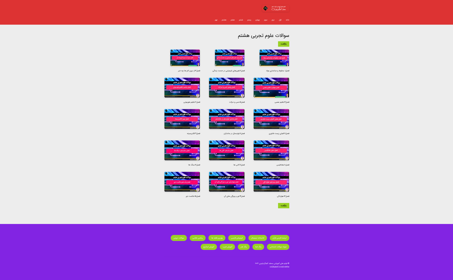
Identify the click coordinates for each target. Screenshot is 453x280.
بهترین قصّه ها (217, 237)
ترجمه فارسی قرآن (280, 237)
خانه (287, 19)
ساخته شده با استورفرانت (279, 266)
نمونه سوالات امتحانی (278, 246)
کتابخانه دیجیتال (257, 237)
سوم (265, 19)
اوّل (280, 19)
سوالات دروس (179, 237)
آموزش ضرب (227, 246)
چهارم (258, 19)
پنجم (249, 19)
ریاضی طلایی (197, 237)
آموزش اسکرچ (208, 246)
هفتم (233, 19)
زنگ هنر (244, 246)
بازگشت (284, 43)
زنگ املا (258, 246)
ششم (241, 19)
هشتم (224, 19)
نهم (216, 19)
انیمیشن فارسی (237, 237)
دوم (273, 19)
